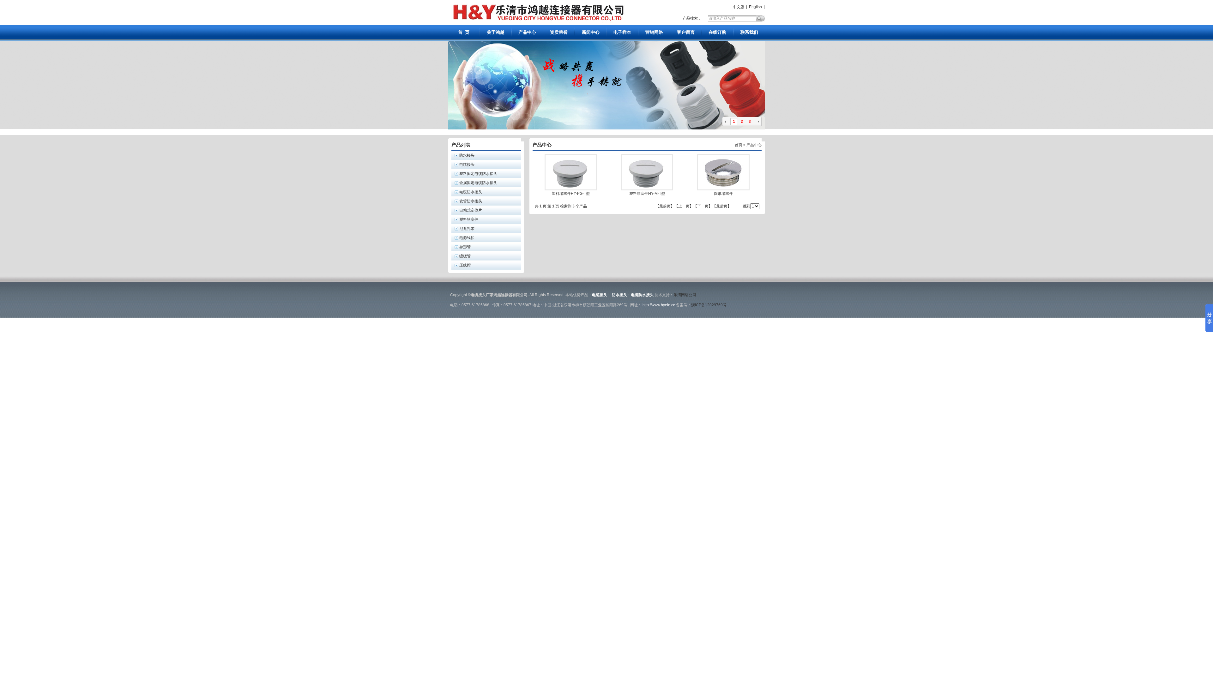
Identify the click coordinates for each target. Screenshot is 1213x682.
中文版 (738, 7)
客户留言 (686, 32)
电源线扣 (466, 238)
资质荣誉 (559, 32)
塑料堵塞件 (468, 219)
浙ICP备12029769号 (709, 305)
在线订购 (717, 32)
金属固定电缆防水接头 (478, 183)
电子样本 (622, 32)
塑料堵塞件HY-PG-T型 (571, 193)
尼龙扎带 (466, 228)
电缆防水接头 (470, 192)
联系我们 (749, 32)
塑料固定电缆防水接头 (478, 173)
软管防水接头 (470, 201)
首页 (738, 145)
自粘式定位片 (470, 210)
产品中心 (527, 32)
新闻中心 (591, 32)
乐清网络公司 (684, 295)
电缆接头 (466, 164)
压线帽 (465, 265)
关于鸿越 (495, 32)
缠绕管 (465, 256)
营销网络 (654, 32)
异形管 (465, 247)
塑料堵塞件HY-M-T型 (647, 193)
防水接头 (466, 155)
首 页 (463, 32)
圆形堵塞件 (723, 193)
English (755, 7)
